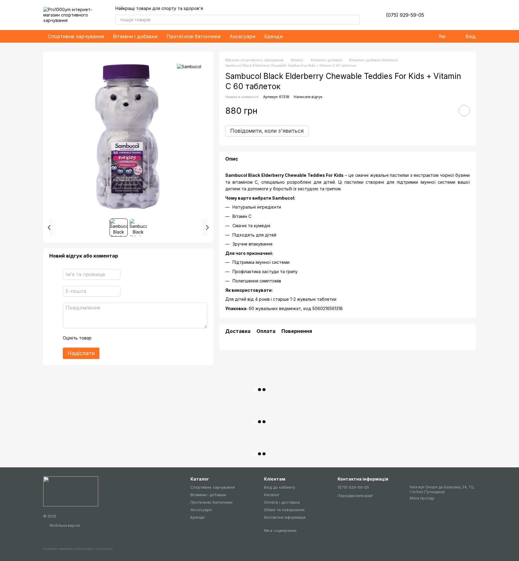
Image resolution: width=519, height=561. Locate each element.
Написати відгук (308, 97)
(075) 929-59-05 (405, 15)
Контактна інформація (284, 517)
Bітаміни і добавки (135, 36)
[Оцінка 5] (140, 338)
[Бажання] (440, 15)
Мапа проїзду (422, 498)
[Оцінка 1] (101, 338)
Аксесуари (242, 36)
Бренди (273, 36)
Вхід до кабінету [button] (279, 487)
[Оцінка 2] (111, 338)
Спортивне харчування (76, 36)
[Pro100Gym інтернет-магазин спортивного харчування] (70, 491)
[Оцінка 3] (121, 338)
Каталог (272, 494)
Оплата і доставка (282, 502)
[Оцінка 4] (130, 338)
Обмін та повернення (284, 509)
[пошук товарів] (355, 19)
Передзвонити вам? (355, 495)
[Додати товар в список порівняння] (447, 110)
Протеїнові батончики (193, 36)
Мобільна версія (64, 525)
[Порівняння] (455, 15)
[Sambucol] (189, 66)
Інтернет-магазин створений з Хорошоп (78, 549)
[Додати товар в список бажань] (464, 110)
